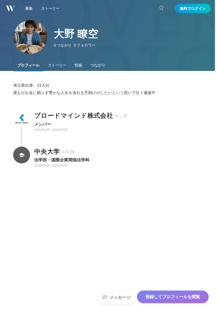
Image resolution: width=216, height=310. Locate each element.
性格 (78, 65)
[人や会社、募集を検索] (161, 8)
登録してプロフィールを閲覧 (172, 297)
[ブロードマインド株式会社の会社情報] (21, 119)
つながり (98, 65)
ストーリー (57, 65)
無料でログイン (193, 8)
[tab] (28, 65)
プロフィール (28, 65)
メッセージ (120, 297)
